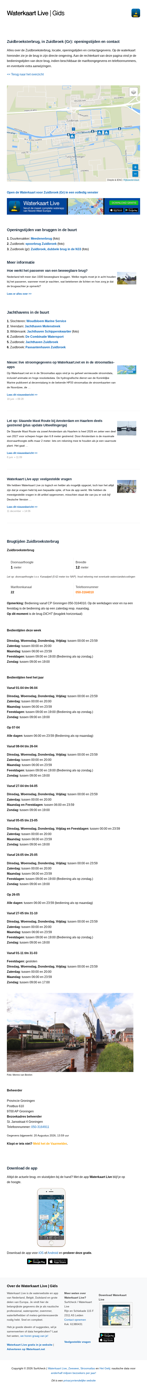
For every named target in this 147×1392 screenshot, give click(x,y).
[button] (106, 133)
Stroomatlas (87, 1368)
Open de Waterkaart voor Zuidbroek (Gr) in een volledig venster (52, 192)
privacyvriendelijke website (80, 1380)
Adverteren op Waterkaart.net (26, 1349)
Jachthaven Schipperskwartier (49, 331)
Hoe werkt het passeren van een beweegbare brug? (47, 271)
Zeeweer (73, 1368)
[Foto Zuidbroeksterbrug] (70, 1030)
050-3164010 (85, 592)
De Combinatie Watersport (44, 336)
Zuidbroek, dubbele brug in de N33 (56, 249)
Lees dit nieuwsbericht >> (22, 394)
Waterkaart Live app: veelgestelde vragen (39, 479)
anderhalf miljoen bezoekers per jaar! (73, 1373)
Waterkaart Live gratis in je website (29, 1344)
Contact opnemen (75, 1319)
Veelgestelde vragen (77, 1341)
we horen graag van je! (34, 1335)
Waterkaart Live (57, 1368)
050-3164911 (40, 1127)
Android (52, 1252)
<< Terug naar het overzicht (25, 74)
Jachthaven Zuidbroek (41, 342)
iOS (41, 1252)
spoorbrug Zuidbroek (41, 243)
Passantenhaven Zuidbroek (45, 347)
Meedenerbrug (41, 238)
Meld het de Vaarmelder (50, 1143)
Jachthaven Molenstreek (42, 326)
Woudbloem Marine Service (46, 321)
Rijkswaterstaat (131, 179)
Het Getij (105, 1368)
